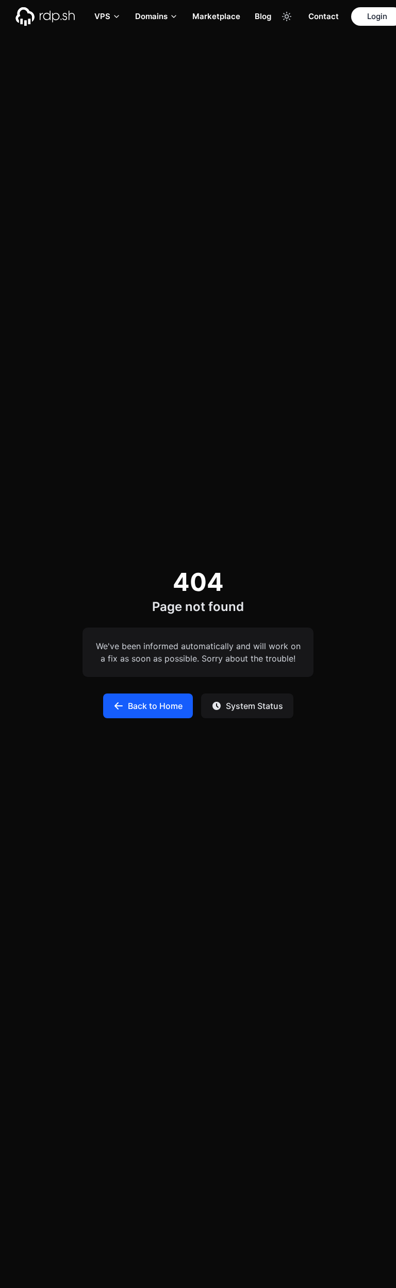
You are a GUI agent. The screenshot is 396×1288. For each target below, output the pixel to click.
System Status (254, 706)
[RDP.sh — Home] (52, 16)
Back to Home (155, 706)
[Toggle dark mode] (286, 16)
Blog (263, 16)
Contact (323, 16)
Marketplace (216, 16)
